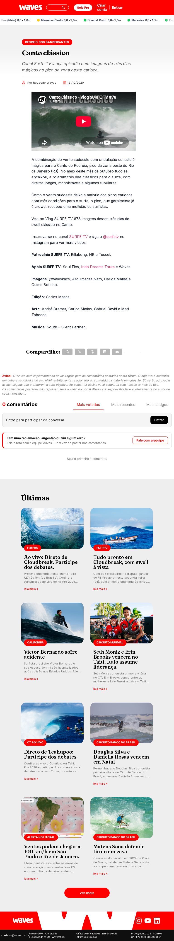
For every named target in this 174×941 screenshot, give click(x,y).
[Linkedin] (156, 920)
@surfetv (111, 236)
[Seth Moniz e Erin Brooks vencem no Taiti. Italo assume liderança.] (121, 648)
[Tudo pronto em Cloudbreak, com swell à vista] (121, 551)
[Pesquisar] (63, 7)
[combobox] (57, 7)
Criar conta (102, 7)
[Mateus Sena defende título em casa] (121, 840)
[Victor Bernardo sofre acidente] (52, 648)
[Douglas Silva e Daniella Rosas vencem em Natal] (121, 745)
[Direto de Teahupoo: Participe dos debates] (52, 745)
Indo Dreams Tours (98, 266)
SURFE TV (78, 236)
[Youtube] (147, 920)
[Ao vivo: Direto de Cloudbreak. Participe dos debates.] (52, 551)
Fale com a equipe (150, 440)
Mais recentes (123, 404)
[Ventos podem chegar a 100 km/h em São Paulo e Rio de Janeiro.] (52, 840)
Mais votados (88, 404)
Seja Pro (83, 7)
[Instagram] (138, 920)
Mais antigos (157, 404)
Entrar (117, 7)
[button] (67, 352)
